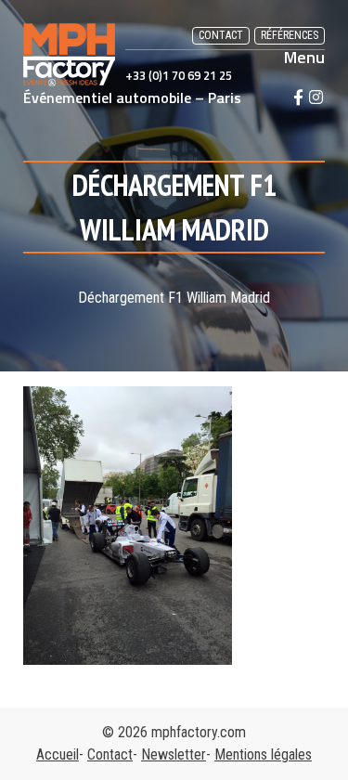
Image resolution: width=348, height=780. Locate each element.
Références (289, 35)
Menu (304, 57)
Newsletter (173, 754)
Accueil (57, 754)
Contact (221, 35)
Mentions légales (263, 754)
